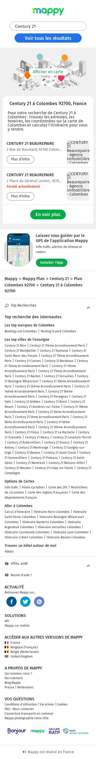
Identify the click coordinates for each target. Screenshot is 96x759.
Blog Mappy (13, 683)
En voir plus (48, 214)
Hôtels (9, 551)
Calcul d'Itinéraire (17, 512)
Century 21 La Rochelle (59, 432)
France (15, 642)
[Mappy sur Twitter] (25, 602)
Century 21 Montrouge (33, 447)
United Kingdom (21, 656)
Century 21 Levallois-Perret (72, 437)
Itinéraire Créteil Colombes (24, 537)
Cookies (62, 704)
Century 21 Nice (15, 345)
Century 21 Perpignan (53, 396)
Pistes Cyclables (33, 487)
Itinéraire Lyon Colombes (71, 532)
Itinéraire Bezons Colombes (66, 537)
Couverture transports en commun (29, 713)
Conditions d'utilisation (21, 704)
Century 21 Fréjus (27, 432)
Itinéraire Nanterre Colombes (43, 522)
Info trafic (11, 487)
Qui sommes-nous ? (18, 673)
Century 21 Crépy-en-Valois (54, 468)
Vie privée (47, 704)
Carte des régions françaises (48, 492)
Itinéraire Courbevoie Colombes (27, 532)
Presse (9, 687)
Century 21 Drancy (57, 442)
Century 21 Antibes (27, 401)
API (7, 621)
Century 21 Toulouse (54, 350)
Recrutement (14, 678)
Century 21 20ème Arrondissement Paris (43, 386)
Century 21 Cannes (28, 361)
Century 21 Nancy (37, 437)
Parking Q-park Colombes (58, 331)
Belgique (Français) (24, 647)
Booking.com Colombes (21, 331)
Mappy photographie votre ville (27, 718)
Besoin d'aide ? (21, 575)
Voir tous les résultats (48, 38)
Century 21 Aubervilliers (24, 442)
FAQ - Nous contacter (19, 709)
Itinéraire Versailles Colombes (59, 527)
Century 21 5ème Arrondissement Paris (42, 417)
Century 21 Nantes (27, 376)
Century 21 (25, 26)
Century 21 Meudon (18, 468)
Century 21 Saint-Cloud (60, 452)
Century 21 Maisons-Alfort (67, 463)
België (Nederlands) (24, 652)
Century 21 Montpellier (20, 350)
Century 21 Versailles (59, 376)
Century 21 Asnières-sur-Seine (38, 407)
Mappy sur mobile (17, 625)
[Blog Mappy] (39, 602)
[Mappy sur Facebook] (11, 602)
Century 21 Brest (55, 401)
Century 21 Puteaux (44, 458)
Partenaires (25, 687)
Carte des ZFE (57, 487)
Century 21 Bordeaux (59, 361)
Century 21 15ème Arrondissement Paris (57, 345)
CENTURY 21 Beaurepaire (30, 143)
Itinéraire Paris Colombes (52, 512)
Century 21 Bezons (27, 452)
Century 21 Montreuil (30, 463)
